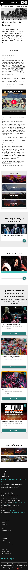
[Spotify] (5, 559)
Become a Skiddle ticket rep (7, 543)
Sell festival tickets (5, 551)
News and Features (8, 6)
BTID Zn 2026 (5, 389)
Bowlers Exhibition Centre (10, 326)
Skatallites (9, 58)
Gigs (3, 479)
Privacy (3, 522)
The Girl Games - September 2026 (11, 324)
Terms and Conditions (6, 520)
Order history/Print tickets (7, 530)
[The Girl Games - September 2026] (14, 314)
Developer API (4, 540)
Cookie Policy (4, 524)
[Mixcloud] (8, 559)
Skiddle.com (14, 2)
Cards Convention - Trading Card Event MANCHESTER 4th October (12, 357)
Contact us (4, 532)
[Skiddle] (5, 474)
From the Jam (6, 139)
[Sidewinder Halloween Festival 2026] (14, 411)
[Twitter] (2, 559)
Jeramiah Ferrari (10, 149)
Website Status (5, 538)
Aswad (10, 142)
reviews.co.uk (16, 496)
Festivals (16, 479)
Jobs (3, 533)
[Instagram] (11, 559)
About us (3, 528)
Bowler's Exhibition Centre (18, 66)
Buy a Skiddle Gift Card (6, 553)
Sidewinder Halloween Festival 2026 (12, 421)
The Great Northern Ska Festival (13, 61)
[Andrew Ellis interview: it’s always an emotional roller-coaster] (14, 229)
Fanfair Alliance (14, 510)
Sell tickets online (5, 548)
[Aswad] (14, 264)
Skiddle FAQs (4, 549)
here (25, 567)
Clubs (9, 479)
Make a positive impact (18, 512)
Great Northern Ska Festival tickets (13, 162)
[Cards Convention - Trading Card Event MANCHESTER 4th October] (14, 346)
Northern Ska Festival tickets (16, 117)
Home (3, 519)
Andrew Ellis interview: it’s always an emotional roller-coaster (12, 236)
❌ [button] (18, 569)
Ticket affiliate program (6, 542)
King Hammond (11, 151)
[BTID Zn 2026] (14, 379)
